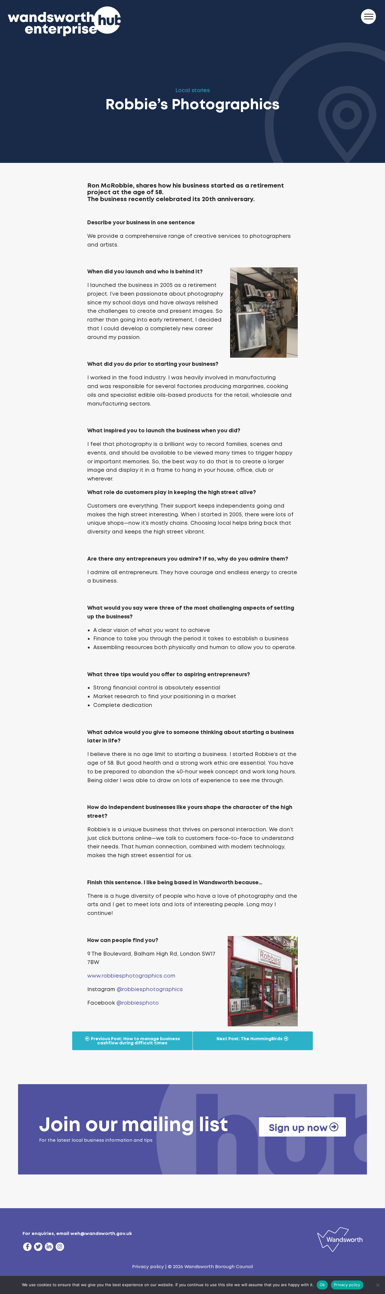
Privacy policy (148, 1267)
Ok (322, 1284)
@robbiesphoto (137, 1003)
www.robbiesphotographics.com (131, 975)
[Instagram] (60, 1247)
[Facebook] (27, 1247)
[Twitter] (38, 1247)
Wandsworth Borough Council (218, 1267)
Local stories (192, 90)
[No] (377, 1285)
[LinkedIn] (49, 1247)
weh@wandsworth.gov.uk (101, 1233)
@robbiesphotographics (150, 989)
